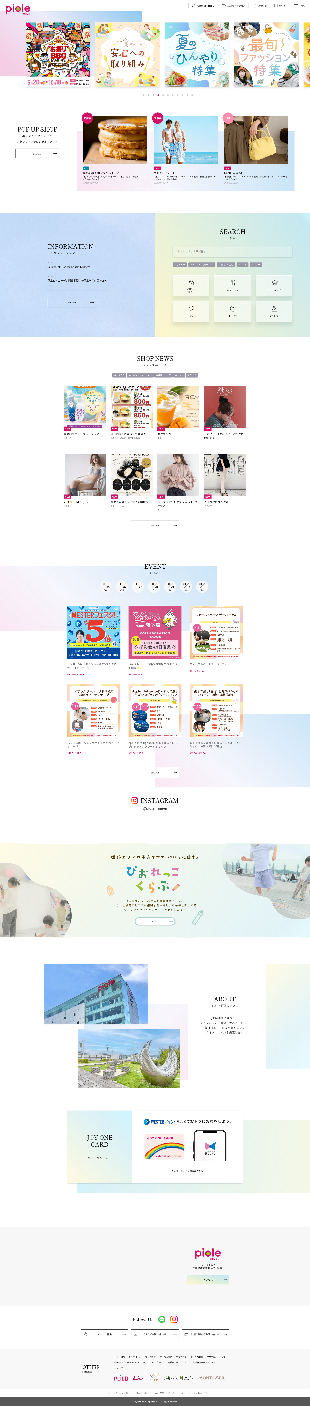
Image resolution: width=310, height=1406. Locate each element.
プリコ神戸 (150, 1357)
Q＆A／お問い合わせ (155, 1334)
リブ (223, 1357)
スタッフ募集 (104, 1334)
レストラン (232, 290)
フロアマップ (274, 290)
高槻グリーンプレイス (178, 1362)
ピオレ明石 (119, 1357)
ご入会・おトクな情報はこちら (187, 1171)
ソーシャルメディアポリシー (118, 1393)
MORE (37, 153)
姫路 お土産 (227, 264)
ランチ (257, 264)
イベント (191, 316)
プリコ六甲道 (166, 1357)
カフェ (243, 264)
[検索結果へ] (286, 251)
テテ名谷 (118, 1368)
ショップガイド (191, 290)
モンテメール (135, 1357)
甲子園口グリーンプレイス (126, 1362)
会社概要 (159, 1393)
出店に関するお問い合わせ (205, 1334)
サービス (232, 316)
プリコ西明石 (196, 1357)
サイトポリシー (144, 1393)
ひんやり (181, 264)
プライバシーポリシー (178, 1393)
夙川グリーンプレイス (153, 1362)
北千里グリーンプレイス (204, 1362)
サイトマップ (200, 1393)
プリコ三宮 (181, 1357)
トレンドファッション (202, 264)
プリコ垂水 (212, 1357)
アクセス (273, 316)
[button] (144, 95)
